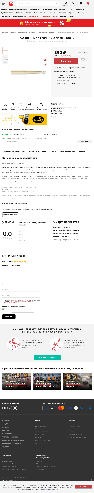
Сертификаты (39, 434)
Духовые (72, 13)
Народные (52, 13)
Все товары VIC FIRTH (61, 236)
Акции (5, 424)
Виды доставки (7, 461)
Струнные (19, 13)
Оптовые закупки (10, 437)
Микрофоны (80, 9)
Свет (35, 13)
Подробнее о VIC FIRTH (61, 227)
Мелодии (6, 430)
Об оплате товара (74, 426)
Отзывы (82, 151)
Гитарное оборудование (18, 9)
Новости (6, 420)
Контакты (38, 443)
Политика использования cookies (44, 489)
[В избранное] (83, 61)
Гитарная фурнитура (49, 9)
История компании (41, 426)
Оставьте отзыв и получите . (32, 224)
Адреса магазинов (41, 432)
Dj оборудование (7, 13)
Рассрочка (72, 429)
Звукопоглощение (19, 16)
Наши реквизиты (41, 469)
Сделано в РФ (33, 16)
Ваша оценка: (7, 261)
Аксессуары (82, 13)
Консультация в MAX (47, 357)
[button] (3, 381)
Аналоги (53, 151)
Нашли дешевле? (82, 53)
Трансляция (5, 16)
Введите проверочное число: (14, 306)
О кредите (71, 432)
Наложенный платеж (75, 434)
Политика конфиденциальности (46, 467)
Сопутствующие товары (37, 151)
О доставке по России (9, 464)
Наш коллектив (40, 429)
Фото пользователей (67, 151)
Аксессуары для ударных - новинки (65, 240)
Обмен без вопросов (43, 464)
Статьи (71, 16)
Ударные (43, 13)
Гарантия (39, 461)
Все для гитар (34, 9)
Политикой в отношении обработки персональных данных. (21, 302)
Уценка (55, 16)
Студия (28, 13)
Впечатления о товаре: (11, 265)
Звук (71, 9)
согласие (11, 300)
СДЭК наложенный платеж (77, 437)
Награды (38, 437)
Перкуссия (62, 13)
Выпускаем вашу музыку (13, 440)
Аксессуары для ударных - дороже (65, 233)
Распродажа (45, 16)
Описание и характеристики (14, 151)
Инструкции (7, 434)
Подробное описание (58, 117)
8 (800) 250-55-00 (20, 478)
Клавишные (63, 9)
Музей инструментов (11, 443)
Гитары (4, 9)
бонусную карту (65, 56)
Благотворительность (42, 440)
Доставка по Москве (9, 467)
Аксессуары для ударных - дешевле (66, 230)
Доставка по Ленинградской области (14, 469)
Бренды (63, 16)
